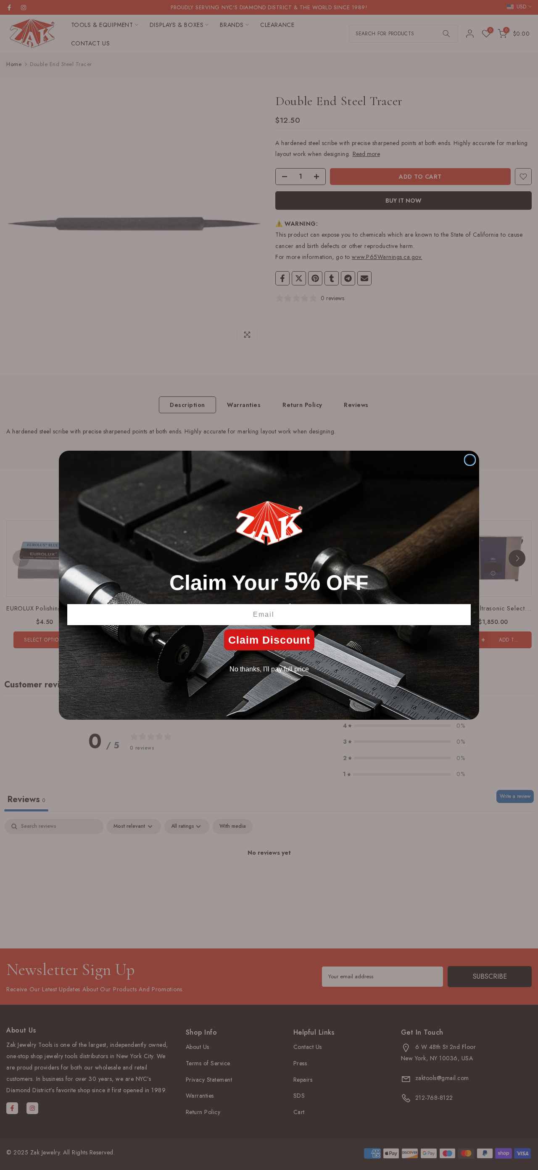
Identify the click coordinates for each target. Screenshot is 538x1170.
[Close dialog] (470, 460)
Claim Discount (269, 640)
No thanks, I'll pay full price (269, 669)
